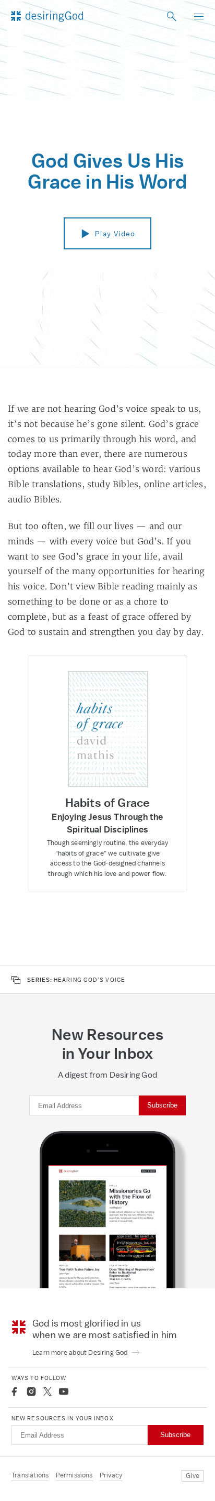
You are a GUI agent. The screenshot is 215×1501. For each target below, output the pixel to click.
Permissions (74, 1475)
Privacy (111, 1475)
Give (192, 1475)
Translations (30, 1475)
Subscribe (162, 1105)
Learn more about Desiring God (80, 1352)
